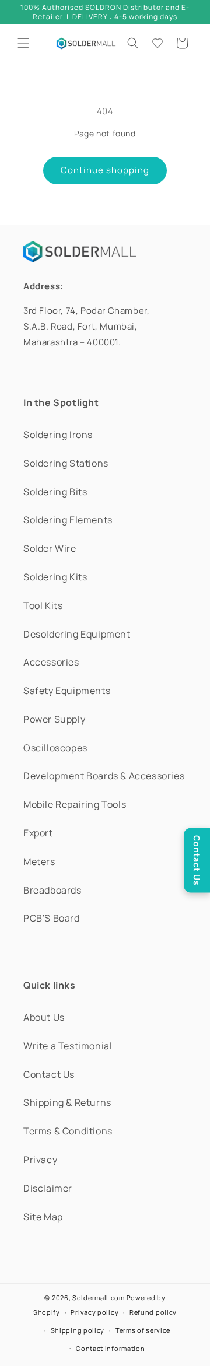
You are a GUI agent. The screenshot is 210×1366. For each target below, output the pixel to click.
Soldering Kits (55, 576)
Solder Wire (49, 548)
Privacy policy (94, 1312)
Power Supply (54, 719)
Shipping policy (78, 1330)
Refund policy (153, 1312)
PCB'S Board (51, 918)
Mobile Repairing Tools (74, 804)
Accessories (51, 662)
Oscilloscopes (55, 747)
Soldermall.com (98, 1297)
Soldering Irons (58, 434)
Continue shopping (105, 170)
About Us (44, 1017)
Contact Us (49, 1074)
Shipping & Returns (67, 1102)
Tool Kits (42, 605)
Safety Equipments (66, 690)
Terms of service (143, 1330)
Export (38, 832)
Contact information (110, 1348)
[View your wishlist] (157, 43)
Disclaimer (47, 1188)
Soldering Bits (55, 491)
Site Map (43, 1216)
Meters (39, 861)
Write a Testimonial (67, 1045)
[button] (23, 43)
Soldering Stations (65, 463)
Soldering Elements (68, 519)
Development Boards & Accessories (103, 775)
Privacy (40, 1159)
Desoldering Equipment (77, 634)
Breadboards (52, 890)
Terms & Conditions (68, 1131)
